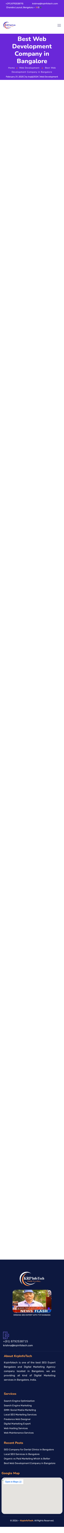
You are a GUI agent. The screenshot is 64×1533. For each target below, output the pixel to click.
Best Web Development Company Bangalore (18, 1002)
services (33, 521)
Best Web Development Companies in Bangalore (22, 994)
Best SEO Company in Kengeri (33, 1204)
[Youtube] (19, 14)
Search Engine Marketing (18, 1405)
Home (11, 67)
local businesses (14, 772)
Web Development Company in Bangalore (21, 1056)
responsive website (15, 416)
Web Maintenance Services (19, 1432)
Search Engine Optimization (19, 1401)
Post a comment (14, 1159)
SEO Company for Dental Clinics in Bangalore (29, 1449)
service (38, 818)
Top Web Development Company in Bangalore (23, 1036)
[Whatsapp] (24, 14)
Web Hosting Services (16, 1428)
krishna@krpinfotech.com (45, 3)
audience (32, 470)
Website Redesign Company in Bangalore (23, 1069)
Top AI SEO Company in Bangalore (35, 1215)
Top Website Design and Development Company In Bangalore (22, 1044)
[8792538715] (60, 765)
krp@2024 (33, 76)
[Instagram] (15, 14)
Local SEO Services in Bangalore (22, 1454)
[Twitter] (10, 14)
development (29, 483)
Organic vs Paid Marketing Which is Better (27, 1458)
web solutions (23, 339)
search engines (31, 275)
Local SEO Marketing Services (20, 1414)
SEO (10, 443)
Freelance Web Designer (17, 1419)
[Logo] (9, 25)
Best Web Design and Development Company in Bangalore (20, 982)
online (49, 560)
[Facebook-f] (1, 14)
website (30, 240)
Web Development (29, 67)
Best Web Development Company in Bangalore (20, 1011)
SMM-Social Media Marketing (20, 1410)
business (52, 879)
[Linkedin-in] (6, 14)
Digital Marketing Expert (17, 1423)
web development (49, 381)
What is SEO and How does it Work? (36, 1193)
